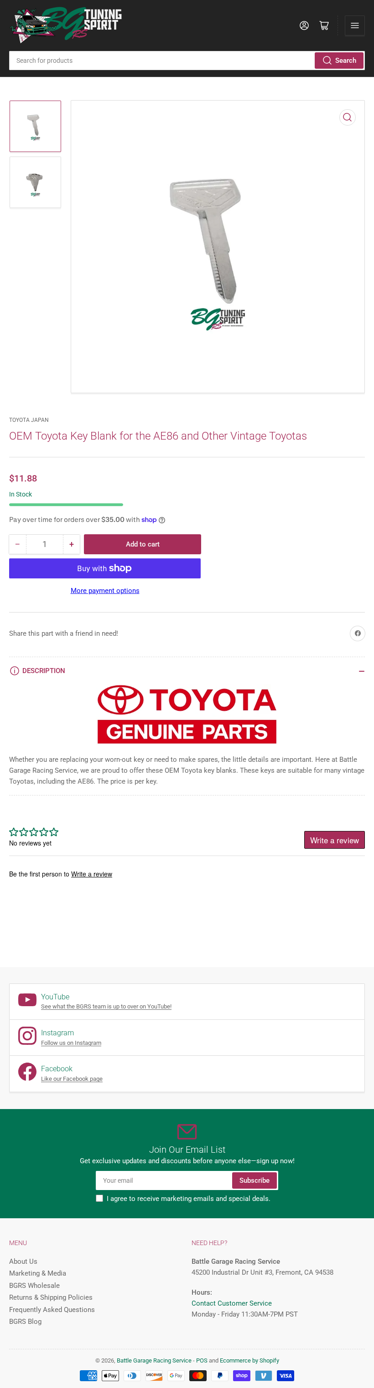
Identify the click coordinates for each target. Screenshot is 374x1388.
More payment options (105, 591)
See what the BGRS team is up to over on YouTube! (106, 1006)
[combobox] (187, 60)
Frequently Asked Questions (52, 1310)
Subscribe (254, 1180)
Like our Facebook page (72, 1078)
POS (202, 1360)
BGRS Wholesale (34, 1286)
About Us (23, 1261)
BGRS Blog (25, 1321)
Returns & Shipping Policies (51, 1297)
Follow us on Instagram (71, 1042)
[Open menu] (355, 25)
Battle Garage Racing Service (154, 1360)
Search (345, 60)
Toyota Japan (29, 420)
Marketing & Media (37, 1273)
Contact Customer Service (232, 1303)
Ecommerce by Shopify (249, 1360)
